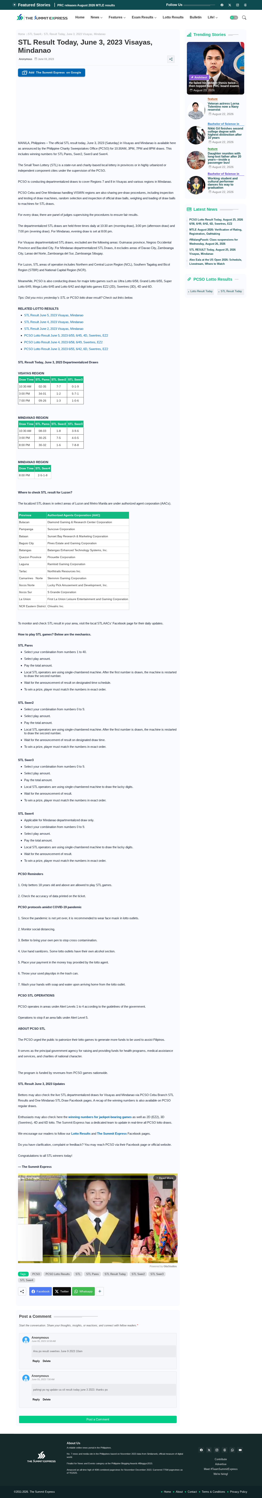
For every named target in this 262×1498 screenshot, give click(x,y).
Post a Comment (97, 1419)
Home (80, 17)
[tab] (80, 17)
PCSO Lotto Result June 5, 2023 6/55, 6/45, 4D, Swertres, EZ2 (66, 335)
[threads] (245, 5)
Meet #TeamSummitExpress (221, 1469)
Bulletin (196, 17)
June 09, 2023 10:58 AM (44, 1341)
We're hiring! (220, 1473)
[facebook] (201, 1450)
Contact (192, 1491)
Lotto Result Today (201, 291)
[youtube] (240, 1450)
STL (78, 1274)
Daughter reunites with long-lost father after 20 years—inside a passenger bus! (224, 158)
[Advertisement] (98, 107)
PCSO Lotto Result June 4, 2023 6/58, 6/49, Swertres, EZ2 (63, 342)
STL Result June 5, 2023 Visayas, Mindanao (53, 315)
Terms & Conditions (213, 1491)
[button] (234, 18)
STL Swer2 (138, 1274)
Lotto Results (173, 17)
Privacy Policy (238, 1491)
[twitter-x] (209, 1450)
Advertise (220, 1464)
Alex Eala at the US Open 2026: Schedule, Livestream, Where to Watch (215, 261)
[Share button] (100, 1291)
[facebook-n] (222, 5)
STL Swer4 (34, 34)
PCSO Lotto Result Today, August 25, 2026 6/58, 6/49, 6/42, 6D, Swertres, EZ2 (216, 221)
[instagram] (238, 5)
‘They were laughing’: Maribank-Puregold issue (91, 5)
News (95, 17)
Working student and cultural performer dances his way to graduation (223, 183)
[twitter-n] (230, 5)
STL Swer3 (157, 1274)
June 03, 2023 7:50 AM (43, 1379)
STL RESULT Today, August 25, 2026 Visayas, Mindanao (212, 251)
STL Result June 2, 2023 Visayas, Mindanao (53, 328)
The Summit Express (42, 1491)
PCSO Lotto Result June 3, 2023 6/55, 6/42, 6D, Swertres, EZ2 (66, 349)
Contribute (221, 1459)
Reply (36, 1399)
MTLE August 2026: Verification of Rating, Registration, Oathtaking (215, 231)
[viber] (232, 1450)
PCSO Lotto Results (58, 1274)
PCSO (36, 1274)
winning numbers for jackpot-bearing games (100, 1117)
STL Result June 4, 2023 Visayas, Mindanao (53, 322)
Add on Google (52, 73)
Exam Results (142, 17)
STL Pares (92, 1274)
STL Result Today (115, 1274)
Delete (47, 1399)
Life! (211, 17)
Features (115, 17)
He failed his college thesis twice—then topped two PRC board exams (214, 84)
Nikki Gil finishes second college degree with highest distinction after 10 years (225, 133)
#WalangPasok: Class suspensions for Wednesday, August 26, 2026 (213, 241)
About (179, 1491)
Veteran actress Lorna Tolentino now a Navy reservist (223, 106)
